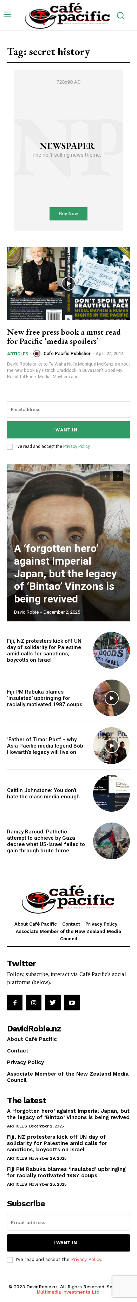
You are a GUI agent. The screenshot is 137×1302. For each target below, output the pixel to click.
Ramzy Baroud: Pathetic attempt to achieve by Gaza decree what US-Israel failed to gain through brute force (46, 841)
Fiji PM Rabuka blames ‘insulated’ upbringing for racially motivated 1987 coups (44, 698)
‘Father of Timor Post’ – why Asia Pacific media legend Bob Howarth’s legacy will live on (45, 745)
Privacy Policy (76, 446)
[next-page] (118, 476)
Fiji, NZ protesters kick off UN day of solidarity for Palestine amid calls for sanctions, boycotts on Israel (44, 650)
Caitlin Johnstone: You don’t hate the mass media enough (43, 793)
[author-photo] (38, 353)
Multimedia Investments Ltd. (68, 1292)
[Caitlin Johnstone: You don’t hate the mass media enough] (111, 793)
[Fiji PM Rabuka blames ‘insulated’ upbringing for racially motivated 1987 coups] (111, 698)
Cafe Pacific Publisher (67, 353)
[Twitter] (52, 1002)
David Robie (26, 612)
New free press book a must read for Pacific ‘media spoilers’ (64, 336)
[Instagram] (33, 1002)
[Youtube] (72, 1002)
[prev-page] (105, 476)
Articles (17, 353)
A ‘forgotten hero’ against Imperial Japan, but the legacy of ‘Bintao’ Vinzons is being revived (65, 573)
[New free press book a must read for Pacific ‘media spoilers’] (68, 283)
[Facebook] (14, 1002)
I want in (65, 429)
